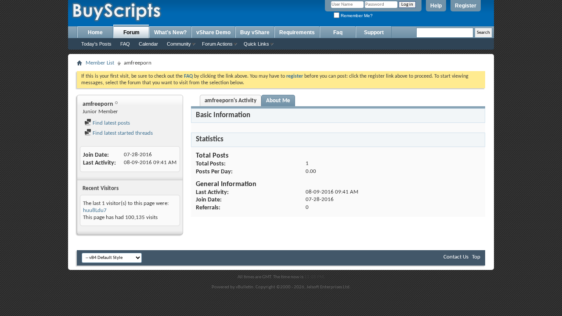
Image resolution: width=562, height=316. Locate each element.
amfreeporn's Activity (230, 101)
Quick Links (256, 44)
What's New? (170, 32)
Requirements (297, 32)
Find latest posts (110, 123)
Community (179, 44)
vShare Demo (213, 32)
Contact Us (455, 257)
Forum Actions (217, 44)
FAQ (125, 44)
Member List (100, 63)
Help (436, 6)
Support (374, 32)
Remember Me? (356, 15)
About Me (278, 101)
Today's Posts (96, 44)
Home (95, 32)
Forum (131, 32)
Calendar (148, 44)
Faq (337, 32)
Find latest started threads (122, 133)
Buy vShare (255, 32)
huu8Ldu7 (95, 210)
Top (476, 257)
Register (465, 6)
